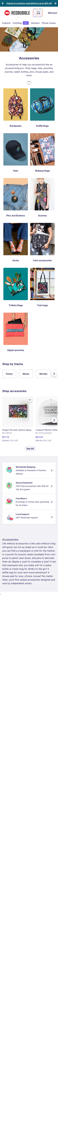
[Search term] (38, 13)
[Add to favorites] (30, 400)
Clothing (20, 23)
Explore (6, 23)
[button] (29, 3)
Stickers (35, 23)
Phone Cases (49, 23)
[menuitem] (6, 23)
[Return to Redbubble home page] (17, 12)
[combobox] (37, 13)
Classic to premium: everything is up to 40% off (29, 3)
